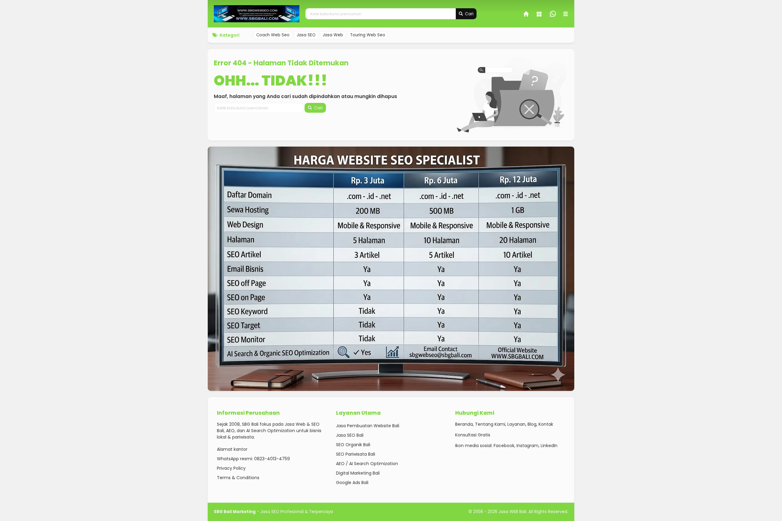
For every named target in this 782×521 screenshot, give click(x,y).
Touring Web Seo (367, 35)
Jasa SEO (306, 35)
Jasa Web (333, 35)
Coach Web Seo (273, 35)
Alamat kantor (232, 449)
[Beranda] (526, 15)
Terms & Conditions (238, 478)
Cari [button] (468, 14)
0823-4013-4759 (272, 459)
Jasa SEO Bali (350, 435)
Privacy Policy (231, 468)
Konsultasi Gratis (472, 435)
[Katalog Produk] (540, 15)
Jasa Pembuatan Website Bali (367, 426)
